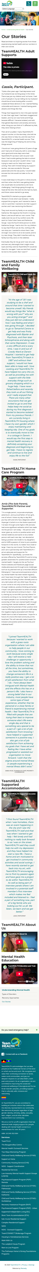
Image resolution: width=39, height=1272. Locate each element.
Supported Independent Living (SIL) (16, 1212)
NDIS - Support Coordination (13, 1166)
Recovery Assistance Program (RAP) (16, 1205)
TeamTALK (6, 1141)
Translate (19, 11)
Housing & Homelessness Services (15, 1237)
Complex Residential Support (13, 1223)
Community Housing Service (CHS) (15, 1163)
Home (3, 29)
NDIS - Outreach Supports (12, 1230)
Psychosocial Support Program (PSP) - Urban (19, 1208)
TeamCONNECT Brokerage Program (16, 1233)
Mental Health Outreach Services (15, 1148)
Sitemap (31, 1265)
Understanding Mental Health (15, 29)
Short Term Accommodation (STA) (15, 1215)
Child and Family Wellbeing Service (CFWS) (19, 1155)
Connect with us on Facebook (16, 1054)
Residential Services (10, 1170)
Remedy (24, 1268)
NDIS (4, 1226)
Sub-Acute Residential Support (14, 1219)
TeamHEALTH (15, 1265)
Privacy (24, 1265)
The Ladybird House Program (13, 1244)
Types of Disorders (9, 994)
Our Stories (6, 1002)
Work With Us (7, 1240)
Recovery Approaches (10, 998)
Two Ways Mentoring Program (14, 1152)
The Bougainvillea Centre (12, 1145)
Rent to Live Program (10, 1248)
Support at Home (8, 1159)
